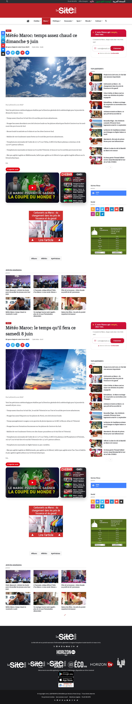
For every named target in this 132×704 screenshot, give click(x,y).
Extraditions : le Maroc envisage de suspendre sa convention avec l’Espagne (115, 104)
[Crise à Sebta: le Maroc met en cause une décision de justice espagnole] (96, 96)
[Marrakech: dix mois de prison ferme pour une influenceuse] (96, 142)
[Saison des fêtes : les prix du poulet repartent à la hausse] (73, 303)
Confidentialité (115, 53)
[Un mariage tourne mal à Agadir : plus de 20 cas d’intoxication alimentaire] (46, 303)
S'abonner (117, 48)
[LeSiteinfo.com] (66, 10)
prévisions (56, 258)
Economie (68, 21)
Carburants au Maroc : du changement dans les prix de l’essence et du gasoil (113, 86)
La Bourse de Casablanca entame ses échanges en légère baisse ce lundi (115, 132)
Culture (98, 21)
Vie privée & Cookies (48, 697)
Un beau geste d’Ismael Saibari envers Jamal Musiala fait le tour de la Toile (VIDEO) (114, 160)
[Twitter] (13, 53)
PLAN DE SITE (86, 697)
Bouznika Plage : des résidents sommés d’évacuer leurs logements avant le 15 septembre (115, 123)
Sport (79, 21)
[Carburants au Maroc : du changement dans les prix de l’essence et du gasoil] (96, 87)
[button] (32, 188)
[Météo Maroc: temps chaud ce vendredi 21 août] (18, 303)
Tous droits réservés (88, 693)
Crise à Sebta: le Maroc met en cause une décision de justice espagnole (114, 95)
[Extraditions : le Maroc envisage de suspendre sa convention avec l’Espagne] (96, 105)
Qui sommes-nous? (62, 697)
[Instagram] (72, 646)
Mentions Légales (74, 697)
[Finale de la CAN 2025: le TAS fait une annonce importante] (96, 77)
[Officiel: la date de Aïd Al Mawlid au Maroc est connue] (96, 151)
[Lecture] (32, 187)
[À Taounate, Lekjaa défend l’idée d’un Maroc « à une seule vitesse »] (46, 281)
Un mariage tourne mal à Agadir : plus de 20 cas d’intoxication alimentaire (45, 314)
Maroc (45, 21)
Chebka (36, 21)
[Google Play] (74, 646)
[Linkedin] (18, 53)
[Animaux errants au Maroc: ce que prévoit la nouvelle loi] (96, 114)
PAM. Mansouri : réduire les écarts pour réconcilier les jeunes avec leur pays (18, 292)
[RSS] (55, 646)
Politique (56, 21)
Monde (88, 21)
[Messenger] (27, 53)
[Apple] (69, 646)
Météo (44, 258)
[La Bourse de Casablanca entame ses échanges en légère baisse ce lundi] (96, 133)
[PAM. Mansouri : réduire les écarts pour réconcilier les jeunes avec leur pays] (18, 281)
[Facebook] (8, 53)
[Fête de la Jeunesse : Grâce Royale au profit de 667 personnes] (73, 281)
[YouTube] (67, 646)
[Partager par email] (3, 54)
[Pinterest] (22, 53)
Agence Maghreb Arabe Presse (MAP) (18, 47)
